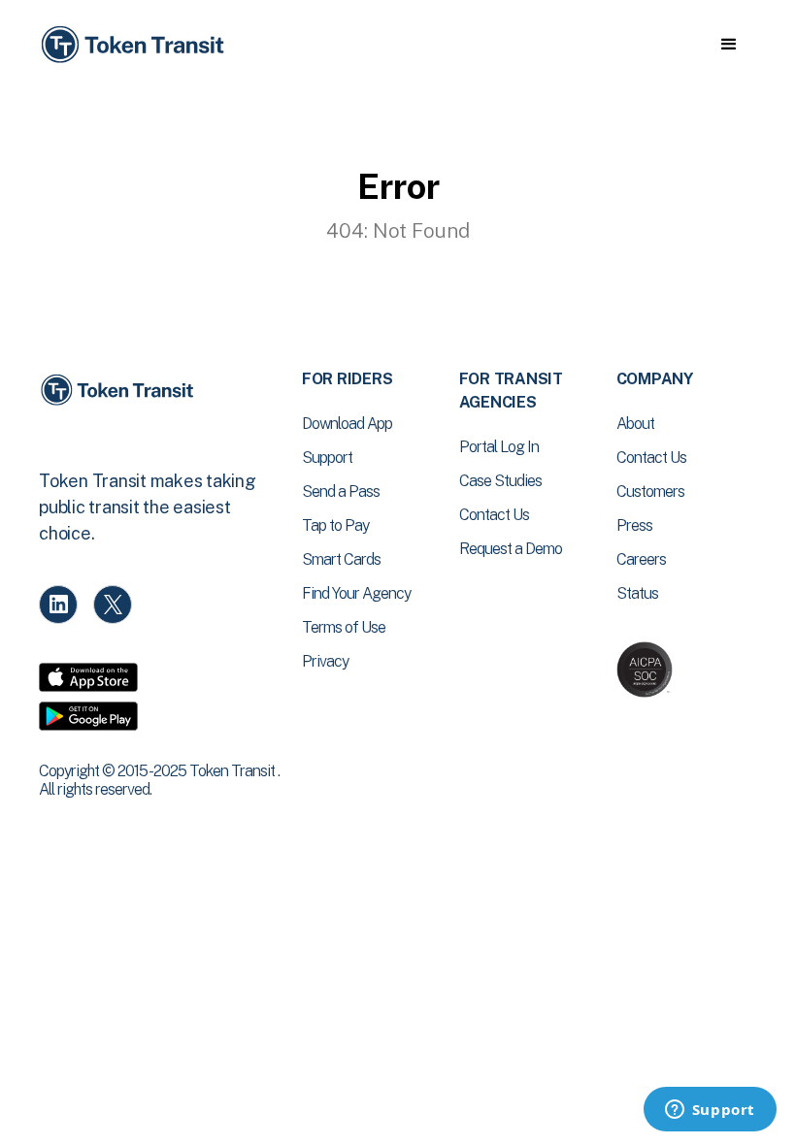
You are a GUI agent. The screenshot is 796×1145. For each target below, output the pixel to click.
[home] (136, 45)
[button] (728, 45)
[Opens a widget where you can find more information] (710, 1111)
